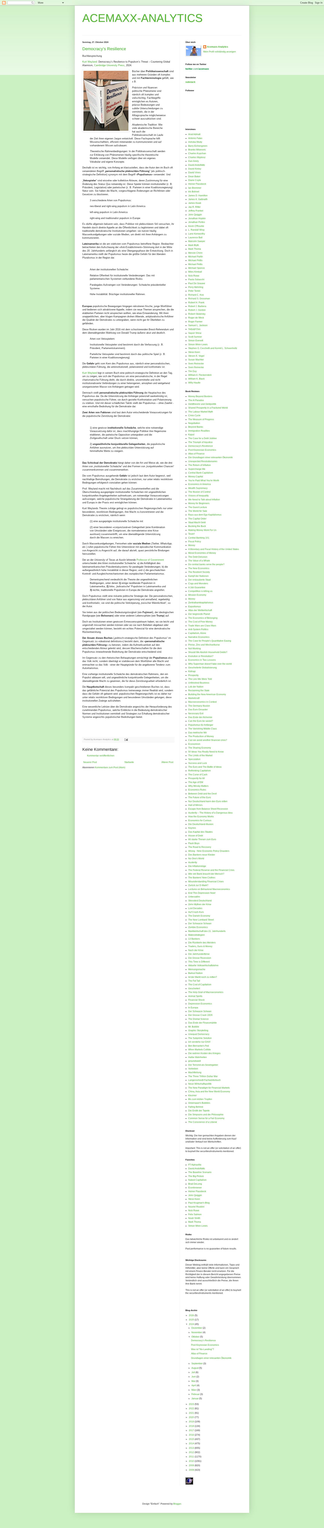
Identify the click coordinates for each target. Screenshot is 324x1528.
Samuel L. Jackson (198, 325)
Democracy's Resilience (200, 446)
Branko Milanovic (197, 149)
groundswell (194, 1061)
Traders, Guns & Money (200, 946)
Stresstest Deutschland (200, 900)
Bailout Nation (195, 973)
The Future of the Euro (199, 797)
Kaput (191, 434)
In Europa (193, 1007)
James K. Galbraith (198, 199)
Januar (195, 1398)
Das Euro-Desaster (198, 709)
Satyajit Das (194, 329)
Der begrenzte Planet (199, 614)
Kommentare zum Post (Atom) (110, 767)
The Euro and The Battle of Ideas (205, 767)
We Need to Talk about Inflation (204, 499)
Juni (193, 1376)
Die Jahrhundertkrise (199, 954)
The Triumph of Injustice (200, 442)
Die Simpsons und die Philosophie (206, 1114)
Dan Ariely (193, 161)
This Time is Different (199, 961)
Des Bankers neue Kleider (201, 854)
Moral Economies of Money (202, 553)
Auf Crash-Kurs (196, 912)
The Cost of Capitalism (199, 984)
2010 (192, 1461)
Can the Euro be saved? (200, 721)
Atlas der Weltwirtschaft (200, 610)
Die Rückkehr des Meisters (202, 942)
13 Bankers (194, 939)
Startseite (129, 762)
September (197, 1363)
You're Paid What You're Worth (203, 480)
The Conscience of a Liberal (202, 1122)
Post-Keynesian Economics (202, 450)
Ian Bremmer (194, 188)
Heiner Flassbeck (197, 184)
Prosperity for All (196, 778)
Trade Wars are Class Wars (202, 625)
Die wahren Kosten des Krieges (204, 1053)
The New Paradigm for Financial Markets (209, 1087)
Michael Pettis (195, 260)
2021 (192, 1413)
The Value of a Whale (199, 560)
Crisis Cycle (194, 415)
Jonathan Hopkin (197, 218)
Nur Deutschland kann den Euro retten (207, 801)
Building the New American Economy (207, 694)
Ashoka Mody (195, 142)
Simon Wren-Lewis (198, 344)
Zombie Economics (198, 927)
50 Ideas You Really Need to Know (206, 751)
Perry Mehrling (195, 287)
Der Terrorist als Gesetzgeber (203, 1065)
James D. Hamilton (198, 195)
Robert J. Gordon (197, 310)
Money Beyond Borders (200, 396)
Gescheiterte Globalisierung (202, 667)
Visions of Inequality (198, 495)
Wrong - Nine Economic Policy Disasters (208, 851)
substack (190, 82)
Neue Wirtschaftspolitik (200, 1084)
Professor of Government (150, 559)
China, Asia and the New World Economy (209, 1091)
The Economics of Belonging (203, 618)
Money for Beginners (198, 503)
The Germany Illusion (199, 706)
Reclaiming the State (198, 690)
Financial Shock (196, 1000)
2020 (192, 1417)
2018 (192, 1426)
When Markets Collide (199, 1049)
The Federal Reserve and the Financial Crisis (211, 870)
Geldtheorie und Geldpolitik (202, 404)
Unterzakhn (194, 896)
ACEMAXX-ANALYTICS (142, 18)
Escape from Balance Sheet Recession (208, 809)
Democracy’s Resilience (104, 48)
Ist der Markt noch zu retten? (202, 977)
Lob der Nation (195, 686)
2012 (192, 1452)
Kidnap (192, 671)
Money (191, 545)
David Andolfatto (196, 165)
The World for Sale (197, 511)
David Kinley (194, 168)
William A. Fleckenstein (200, 375)
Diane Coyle (194, 180)
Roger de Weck (196, 317)
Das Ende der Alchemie (200, 717)
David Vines (194, 172)
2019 (192, 1421)
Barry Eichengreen (197, 146)
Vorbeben (193, 1068)
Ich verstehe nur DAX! (199, 1042)
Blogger (177, 1504)
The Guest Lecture (197, 507)
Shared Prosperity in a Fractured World (208, 407)
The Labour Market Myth (200, 411)
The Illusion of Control (199, 492)
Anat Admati (194, 134)
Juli (193, 1372)
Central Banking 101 (198, 537)
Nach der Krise (195, 950)
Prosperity (193, 675)
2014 (192, 1443)
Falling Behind (195, 1107)
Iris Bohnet (193, 191)
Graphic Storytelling (198, 1030)
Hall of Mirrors (195, 805)
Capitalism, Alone (197, 633)
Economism (194, 744)
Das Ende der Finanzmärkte (202, 1022)
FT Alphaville (194, 1164)
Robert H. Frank (196, 302)
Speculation (194, 759)
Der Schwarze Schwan (200, 923)
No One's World (196, 858)
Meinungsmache (196, 969)
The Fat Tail (194, 981)
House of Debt (195, 835)
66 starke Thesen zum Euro (202, 839)
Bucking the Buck (197, 526)
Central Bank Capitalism (200, 472)
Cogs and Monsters (198, 583)
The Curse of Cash (197, 774)
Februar (195, 1394)
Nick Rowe (193, 275)
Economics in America (199, 484)
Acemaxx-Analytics (217, 47)
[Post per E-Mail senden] (126, 739)
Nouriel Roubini (196, 1206)
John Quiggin (195, 214)
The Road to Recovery (199, 847)
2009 (192, 1465)
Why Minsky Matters (198, 786)
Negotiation (194, 423)
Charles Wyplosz (197, 157)
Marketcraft (194, 698)
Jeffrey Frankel (195, 210)
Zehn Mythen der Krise (199, 904)
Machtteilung (194, 1072)
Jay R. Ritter (194, 207)
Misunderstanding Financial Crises (206, 881)
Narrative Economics (198, 637)
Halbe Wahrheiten (197, 1057)
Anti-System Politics (198, 629)
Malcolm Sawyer (196, 241)
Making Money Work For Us (202, 530)
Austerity (192, 862)
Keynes (192, 828)
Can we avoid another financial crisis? (207, 740)
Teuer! (191, 534)
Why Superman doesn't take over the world (210, 664)
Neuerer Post (90, 762)
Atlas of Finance (196, 453)
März (194, 1390)
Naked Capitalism (197, 1180)
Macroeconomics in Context (202, 702)
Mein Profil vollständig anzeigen (219, 51)
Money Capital (195, 476)
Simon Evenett (195, 340)
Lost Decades (195, 908)
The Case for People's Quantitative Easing (209, 641)
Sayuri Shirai (194, 333)
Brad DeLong (195, 1184)
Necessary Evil (195, 713)
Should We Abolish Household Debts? (207, 652)
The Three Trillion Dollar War (203, 1076)
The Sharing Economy (199, 747)
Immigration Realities (199, 431)
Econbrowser (195, 1187)
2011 (192, 1456)
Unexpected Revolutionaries (202, 461)
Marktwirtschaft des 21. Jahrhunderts (207, 931)
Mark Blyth (193, 245)
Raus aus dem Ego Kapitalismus (204, 514)
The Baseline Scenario (200, 1172)
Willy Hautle (194, 382)
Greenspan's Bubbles (199, 1103)
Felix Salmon (195, 1214)
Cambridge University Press (109, 65)
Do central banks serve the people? (206, 564)
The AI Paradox (196, 400)
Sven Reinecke (196, 363)
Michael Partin (195, 256)
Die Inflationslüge (197, 866)
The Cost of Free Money (200, 621)
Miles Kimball (195, 271)
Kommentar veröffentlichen (100, 755)
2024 (192, 1324)
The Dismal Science (198, 1019)
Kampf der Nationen (198, 576)
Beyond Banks (195, 427)
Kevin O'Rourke (196, 226)
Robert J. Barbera (197, 306)
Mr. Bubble (193, 1026)
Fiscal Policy (194, 541)
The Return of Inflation (199, 465)
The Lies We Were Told (200, 679)
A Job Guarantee (196, 587)
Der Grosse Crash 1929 (200, 1015)
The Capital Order (197, 518)
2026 (192, 1315)
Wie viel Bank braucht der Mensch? (206, 874)
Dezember (197, 1328)
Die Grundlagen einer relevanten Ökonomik (210, 457)
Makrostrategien (196, 935)
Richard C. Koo (196, 295)
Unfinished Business (198, 682)
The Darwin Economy (199, 916)
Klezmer (192, 1095)
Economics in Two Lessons (202, 660)
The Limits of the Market (200, 755)
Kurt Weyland (89, 61)
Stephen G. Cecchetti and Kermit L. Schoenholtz (212, 348)
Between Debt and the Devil (202, 793)
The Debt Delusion (197, 557)
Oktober (195, 1336)
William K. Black (196, 378)
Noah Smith (194, 1218)
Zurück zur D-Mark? (198, 885)
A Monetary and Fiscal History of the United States (213, 549)
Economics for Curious (199, 820)
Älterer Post (167, 762)
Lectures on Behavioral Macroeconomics (209, 889)
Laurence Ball (195, 237)
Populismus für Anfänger (200, 725)
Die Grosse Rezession (199, 958)
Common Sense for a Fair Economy (206, 1118)
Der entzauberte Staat (199, 579)
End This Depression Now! (201, 893)
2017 (192, 1430)
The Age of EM (195, 782)
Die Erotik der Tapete (199, 1110)
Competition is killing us (200, 591)
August (195, 1368)
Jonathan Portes (196, 222)
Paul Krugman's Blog (199, 1202)
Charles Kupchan (197, 153)
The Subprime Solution (200, 1038)
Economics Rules (197, 789)
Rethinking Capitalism (199, 770)
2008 (192, 1470)
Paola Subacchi (196, 279)
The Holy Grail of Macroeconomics (205, 992)
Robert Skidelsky (197, 314)
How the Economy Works (201, 816)
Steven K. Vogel (196, 356)
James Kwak (194, 203)
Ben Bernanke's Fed (198, 1046)
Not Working (194, 648)
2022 (192, 1408)
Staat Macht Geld (197, 522)
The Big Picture (196, 1176)
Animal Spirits (195, 996)
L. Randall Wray (196, 230)
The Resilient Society (199, 572)
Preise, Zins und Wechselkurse (204, 644)
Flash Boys (194, 843)
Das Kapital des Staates (200, 832)
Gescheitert (194, 988)
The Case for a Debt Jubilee (202, 438)
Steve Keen (194, 352)
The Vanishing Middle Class (202, 728)
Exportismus (194, 606)
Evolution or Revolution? (200, 656)
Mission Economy (197, 595)
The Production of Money (201, 736)
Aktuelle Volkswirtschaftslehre (203, 965)
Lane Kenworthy (196, 233)
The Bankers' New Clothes (201, 877)
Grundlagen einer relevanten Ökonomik (211, 1358)
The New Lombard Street (201, 919)
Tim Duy (192, 371)
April (194, 1385)
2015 (192, 1439)
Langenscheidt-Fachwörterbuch (204, 1080)
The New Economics (198, 568)
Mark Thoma (194, 249)
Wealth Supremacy (198, 488)
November (197, 1332)
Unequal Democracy (198, 1034)
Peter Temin (194, 291)
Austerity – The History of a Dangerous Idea (210, 812)
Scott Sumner (195, 336)
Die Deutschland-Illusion (200, 824)
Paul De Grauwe (196, 283)
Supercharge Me (196, 469)
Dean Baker (194, 176)
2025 (192, 1319)
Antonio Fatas (195, 138)
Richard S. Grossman (199, 298)
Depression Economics (200, 1003)
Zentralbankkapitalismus (200, 602)
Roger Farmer (195, 321)
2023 (192, 1404)
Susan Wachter (196, 359)
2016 (192, 1435)
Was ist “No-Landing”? (202, 1349)
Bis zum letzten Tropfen (200, 1099)
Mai (193, 1381)
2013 (192, 1448)
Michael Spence (196, 268)
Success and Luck (197, 763)
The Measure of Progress (201, 419)
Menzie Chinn (195, 253)
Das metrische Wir (197, 732)
